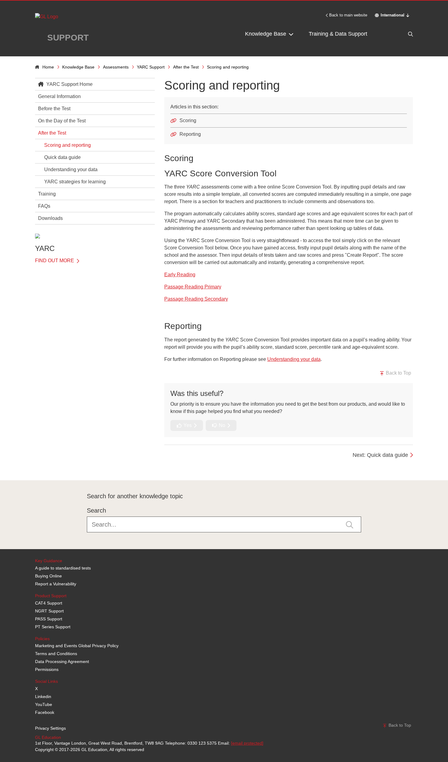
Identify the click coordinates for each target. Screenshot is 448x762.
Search (96, 510)
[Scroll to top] (33, 466)
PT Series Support (52, 626)
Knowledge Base (266, 34)
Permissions (47, 669)
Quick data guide (62, 157)
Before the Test (54, 108)
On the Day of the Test (62, 120)
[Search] (397, 34)
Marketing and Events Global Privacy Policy (77, 645)
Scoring (188, 120)
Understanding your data (71, 169)
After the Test (186, 67)
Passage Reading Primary (192, 286)
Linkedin (43, 696)
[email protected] (247, 743)
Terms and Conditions (56, 653)
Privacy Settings (50, 728)
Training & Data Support (338, 34)
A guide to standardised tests (63, 568)
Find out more (55, 260)
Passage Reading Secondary (196, 299)
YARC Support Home (69, 84)
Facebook (44, 712)
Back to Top (398, 373)
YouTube (43, 704)
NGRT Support (49, 611)
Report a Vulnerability (55, 583)
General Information (59, 96)
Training (47, 193)
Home (48, 67)
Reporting (190, 134)
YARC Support (151, 67)
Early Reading (179, 274)
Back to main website (348, 15)
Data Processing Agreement (62, 661)
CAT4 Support (48, 603)
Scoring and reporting (67, 145)
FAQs (44, 206)
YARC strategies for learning (75, 181)
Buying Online (48, 575)
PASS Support (48, 618)
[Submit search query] (349, 524)
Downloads (50, 218)
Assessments (116, 67)
